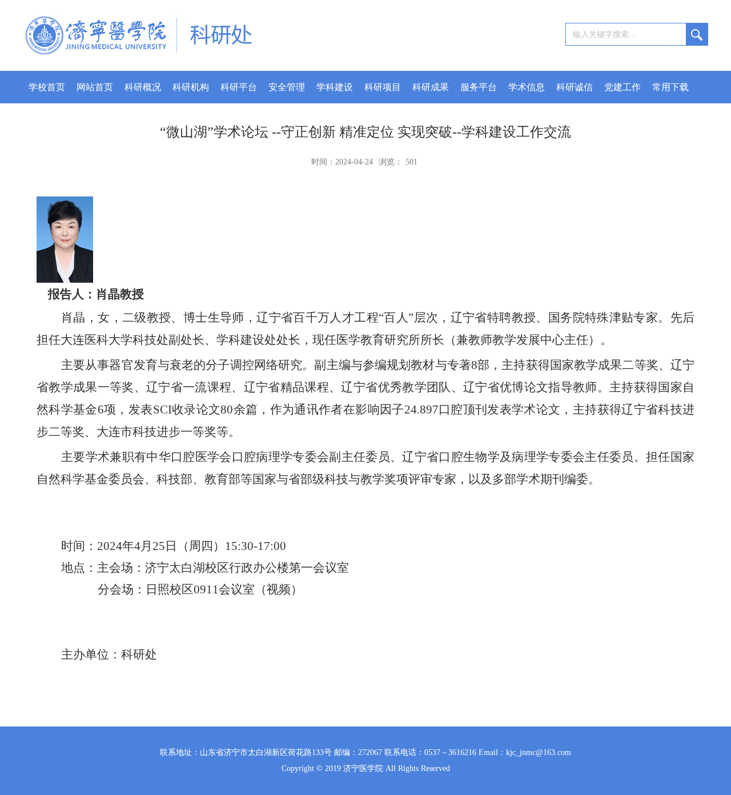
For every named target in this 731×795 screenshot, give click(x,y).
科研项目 (382, 87)
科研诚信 (574, 87)
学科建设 (334, 87)
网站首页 (95, 87)
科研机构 (190, 87)
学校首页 (47, 87)
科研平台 (238, 87)
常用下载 (670, 87)
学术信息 (526, 87)
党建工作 (622, 87)
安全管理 (286, 87)
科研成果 (430, 87)
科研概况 (142, 87)
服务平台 (478, 87)
